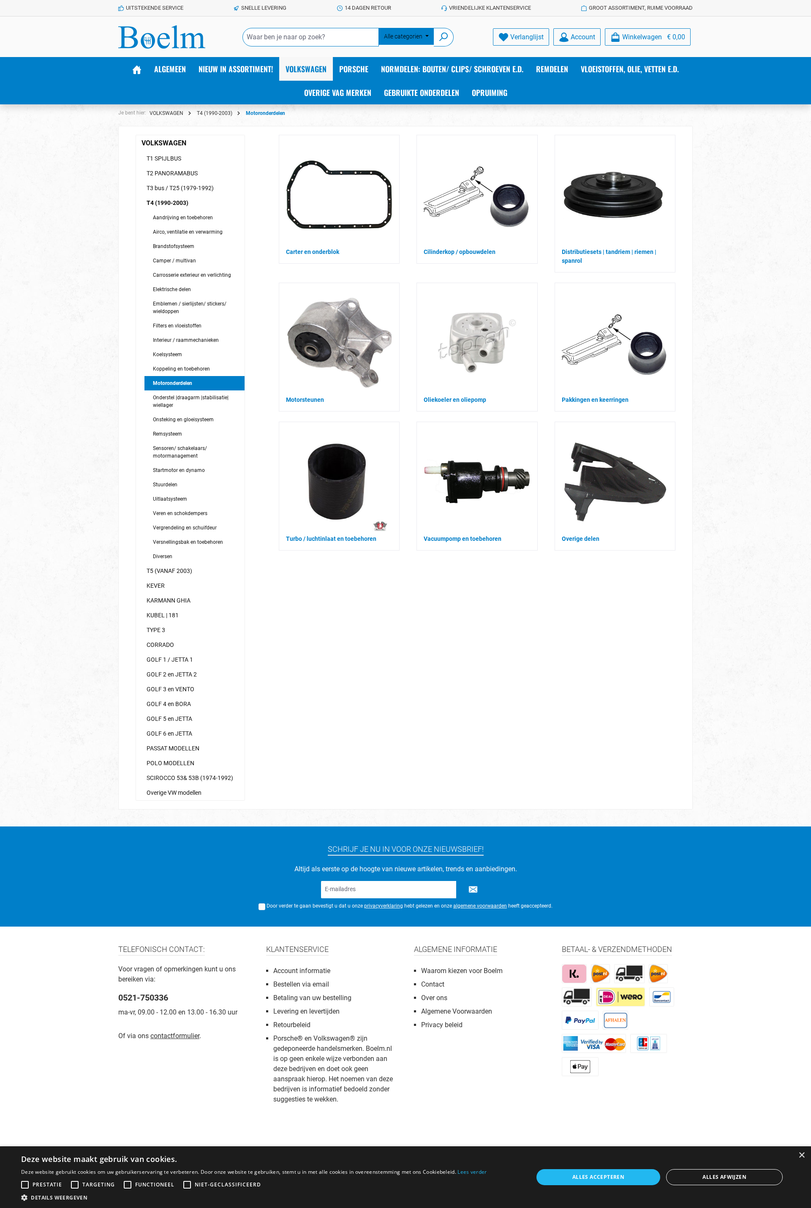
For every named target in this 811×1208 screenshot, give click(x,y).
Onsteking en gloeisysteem (183, 420)
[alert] (405, 1177)
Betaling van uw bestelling (312, 998)
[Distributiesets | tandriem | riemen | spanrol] (613, 194)
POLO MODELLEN (170, 763)
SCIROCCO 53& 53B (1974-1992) (190, 777)
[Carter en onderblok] (339, 195)
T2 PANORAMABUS (172, 173)
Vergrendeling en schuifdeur (185, 528)
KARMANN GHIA (169, 600)
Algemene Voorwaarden (456, 1011)
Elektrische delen (172, 289)
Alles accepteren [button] (598, 1177)
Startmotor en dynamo (179, 470)
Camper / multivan (174, 261)
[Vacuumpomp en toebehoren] (477, 481)
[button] (254, 1197)
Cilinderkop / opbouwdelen (459, 251)
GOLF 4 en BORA (169, 704)
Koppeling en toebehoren (181, 369)
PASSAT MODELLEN (173, 748)
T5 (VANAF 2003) (169, 570)
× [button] (801, 1155)
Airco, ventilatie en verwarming (188, 232)
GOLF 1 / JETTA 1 (170, 659)
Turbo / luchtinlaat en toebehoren (331, 538)
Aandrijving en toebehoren (183, 218)
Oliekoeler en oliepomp (455, 399)
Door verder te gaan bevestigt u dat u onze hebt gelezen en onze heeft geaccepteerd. (409, 906)
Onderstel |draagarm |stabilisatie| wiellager (191, 401)
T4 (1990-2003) (167, 202)
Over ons (434, 998)
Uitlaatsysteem (170, 499)
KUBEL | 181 (163, 615)
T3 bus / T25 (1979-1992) (180, 188)
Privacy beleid (442, 1025)
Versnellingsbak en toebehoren (188, 542)
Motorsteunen (305, 399)
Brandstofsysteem (173, 246)
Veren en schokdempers (180, 513)
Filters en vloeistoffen (177, 326)
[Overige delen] (615, 482)
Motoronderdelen (172, 383)
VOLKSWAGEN (164, 143)
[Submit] (473, 889)
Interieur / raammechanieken (186, 340)
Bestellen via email (301, 984)
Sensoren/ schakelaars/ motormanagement (180, 452)
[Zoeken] (444, 37)
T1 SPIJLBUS (164, 158)
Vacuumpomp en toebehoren (462, 538)
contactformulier (174, 1036)
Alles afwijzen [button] (724, 1177)
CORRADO (160, 644)
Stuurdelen (165, 485)
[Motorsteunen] (339, 343)
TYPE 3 (156, 630)
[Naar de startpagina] (161, 37)
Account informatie (301, 971)
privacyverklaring (383, 906)
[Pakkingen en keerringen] (615, 342)
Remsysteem (167, 434)
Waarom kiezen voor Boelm (462, 971)
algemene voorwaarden (480, 906)
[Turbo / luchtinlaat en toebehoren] (337, 482)
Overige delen (580, 538)
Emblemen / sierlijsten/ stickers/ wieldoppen (189, 307)
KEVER (156, 585)
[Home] (137, 69)
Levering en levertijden (306, 1011)
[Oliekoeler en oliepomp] (477, 342)
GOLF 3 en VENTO (170, 689)
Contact (432, 984)
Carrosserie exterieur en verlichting (192, 275)
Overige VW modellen (174, 792)
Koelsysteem (167, 354)
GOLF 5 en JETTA (169, 718)
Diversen (162, 556)
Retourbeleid (291, 1025)
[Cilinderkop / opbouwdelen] (477, 195)
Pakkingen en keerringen (595, 399)
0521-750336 (143, 998)
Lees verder (472, 1171)
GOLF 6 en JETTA (169, 733)
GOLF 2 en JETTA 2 (172, 674)
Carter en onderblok (312, 251)
